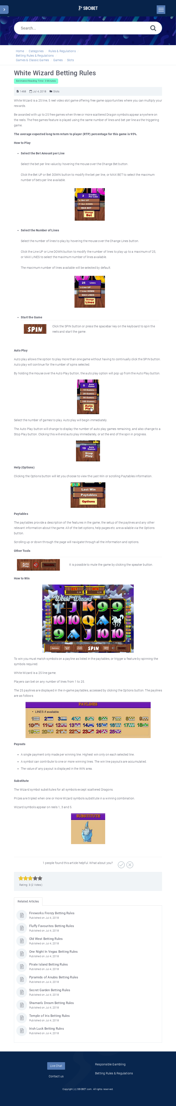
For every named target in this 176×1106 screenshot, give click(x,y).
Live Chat (56, 1066)
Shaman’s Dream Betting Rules (51, 1003)
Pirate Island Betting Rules (48, 964)
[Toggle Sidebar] (4, 9)
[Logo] (88, 8)
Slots (70, 60)
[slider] (30, 878)
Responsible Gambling (110, 1064)
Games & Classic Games (32, 60)
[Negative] (129, 863)
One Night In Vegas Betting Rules (53, 952)
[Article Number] (17, 91)
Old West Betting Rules (46, 939)
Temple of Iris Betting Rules (49, 1016)
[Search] (153, 28)
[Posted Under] (51, 91)
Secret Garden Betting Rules (49, 990)
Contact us (56, 1076)
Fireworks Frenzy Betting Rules (51, 913)
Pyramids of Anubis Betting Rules (53, 977)
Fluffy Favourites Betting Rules (51, 926)
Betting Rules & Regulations (35, 55)
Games (58, 60)
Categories (36, 51)
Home (20, 51)
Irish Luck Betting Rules (46, 1029)
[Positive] (121, 863)
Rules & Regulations (62, 51)
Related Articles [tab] (28, 901)
